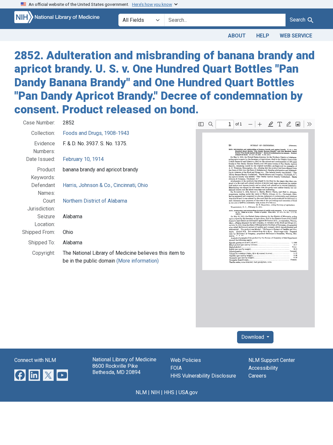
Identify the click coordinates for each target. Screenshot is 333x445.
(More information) (137, 261)
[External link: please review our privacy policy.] (20, 375)
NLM (141, 392)
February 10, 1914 (83, 159)
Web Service (296, 36)
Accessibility (263, 368)
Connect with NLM (35, 360)
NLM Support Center (271, 360)
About (237, 36)
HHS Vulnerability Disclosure (203, 376)
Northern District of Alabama (95, 201)
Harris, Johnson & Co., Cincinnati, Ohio (105, 185)
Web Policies (185, 360)
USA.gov (188, 392)
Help (262, 36)
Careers (257, 376)
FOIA (176, 368)
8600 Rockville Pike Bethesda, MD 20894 (116, 369)
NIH (155, 392)
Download (253, 337)
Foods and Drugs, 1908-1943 (96, 133)
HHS (169, 392)
